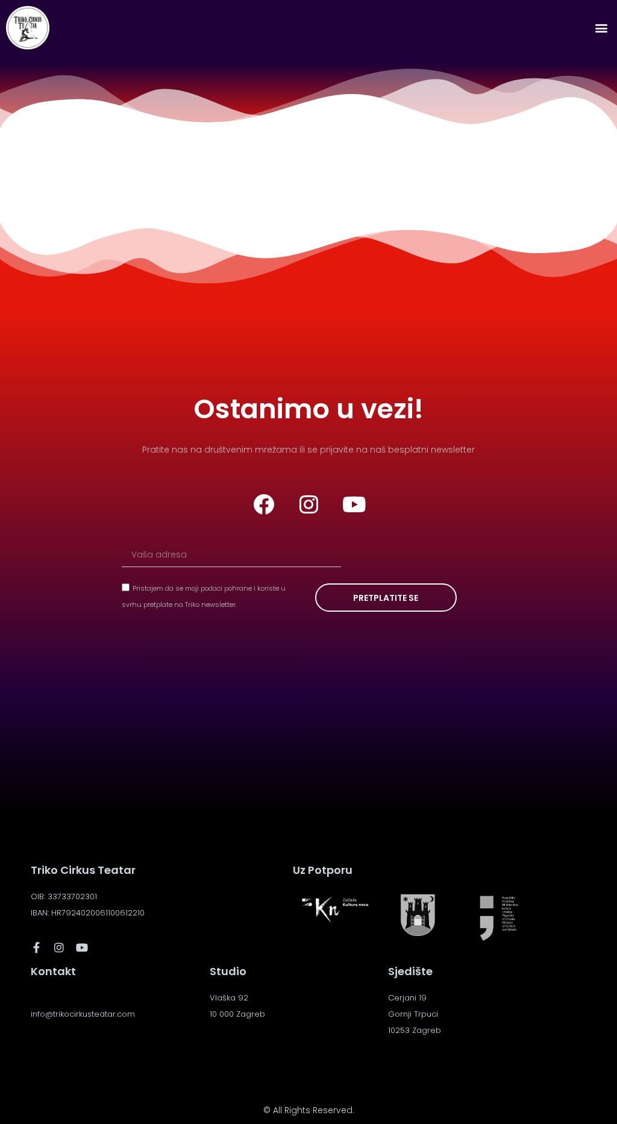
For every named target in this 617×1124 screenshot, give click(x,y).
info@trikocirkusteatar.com (83, 1014)
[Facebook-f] (36, 947)
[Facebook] (263, 504)
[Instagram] (308, 504)
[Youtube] (354, 504)
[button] (601, 28)
